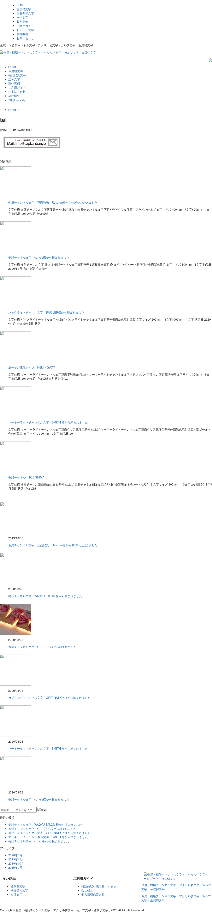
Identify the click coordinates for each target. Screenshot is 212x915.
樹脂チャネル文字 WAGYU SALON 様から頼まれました (45, 596)
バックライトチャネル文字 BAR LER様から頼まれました (46, 312)
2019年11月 (16, 859)
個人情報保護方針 (93, 894)
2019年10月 (16, 863)
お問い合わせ (25, 38)
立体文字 (22, 17)
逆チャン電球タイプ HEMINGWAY (31, 367)
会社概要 (22, 34)
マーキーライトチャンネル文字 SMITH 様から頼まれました (48, 422)
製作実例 (22, 21)
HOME (21, 5)
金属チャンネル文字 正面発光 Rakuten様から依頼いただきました (53, 202)
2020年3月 (15, 855)
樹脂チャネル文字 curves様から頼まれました (38, 257)
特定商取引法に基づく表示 (98, 886)
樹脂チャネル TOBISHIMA (26, 477)
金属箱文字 (24, 9)
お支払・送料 (25, 30)
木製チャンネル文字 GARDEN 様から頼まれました (42, 647)
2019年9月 (15, 867)
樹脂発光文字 (25, 13)
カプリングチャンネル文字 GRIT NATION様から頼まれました (49, 697)
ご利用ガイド (25, 26)
